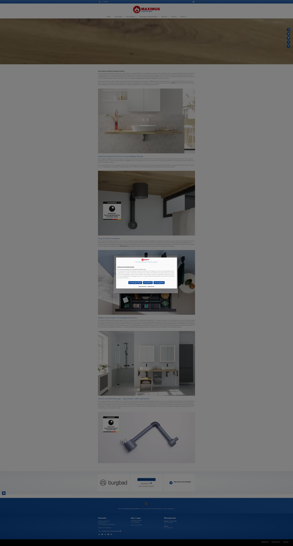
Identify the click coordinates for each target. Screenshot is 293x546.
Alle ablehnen (148, 282)
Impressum (150, 286)
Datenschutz (142, 286)
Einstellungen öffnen (135, 282)
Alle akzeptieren (159, 282)
